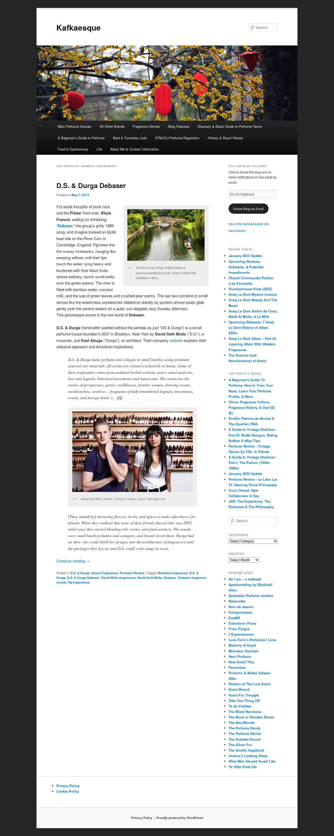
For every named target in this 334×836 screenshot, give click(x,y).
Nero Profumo (240, 656)
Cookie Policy (67, 791)
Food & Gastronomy (73, 149)
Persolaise (237, 667)
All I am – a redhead (245, 579)
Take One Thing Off (244, 700)
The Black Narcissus (245, 711)
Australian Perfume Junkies (251, 595)
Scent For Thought (244, 695)
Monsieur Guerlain (244, 650)
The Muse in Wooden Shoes (251, 717)
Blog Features (178, 126)
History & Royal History (225, 137)
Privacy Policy (68, 785)
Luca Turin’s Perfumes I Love (252, 639)
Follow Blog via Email (248, 208)
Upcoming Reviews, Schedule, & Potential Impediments (246, 267)
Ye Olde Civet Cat (243, 766)
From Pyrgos (239, 628)
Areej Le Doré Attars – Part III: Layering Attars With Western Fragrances (253, 344)
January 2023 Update (245, 255)
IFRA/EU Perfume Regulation (177, 137)
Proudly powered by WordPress (179, 817)
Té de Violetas (240, 706)
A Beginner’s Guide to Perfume (81, 137)
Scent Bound (239, 689)
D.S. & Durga (80, 573)
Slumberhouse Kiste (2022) (250, 288)
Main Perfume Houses (74, 126)
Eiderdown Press (242, 623)
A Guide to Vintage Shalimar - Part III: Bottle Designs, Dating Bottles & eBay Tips (253, 435)
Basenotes (237, 601)
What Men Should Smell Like (252, 761)
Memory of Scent (242, 645)
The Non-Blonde (242, 722)
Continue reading (73, 561)
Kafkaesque (78, 27)
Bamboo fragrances (173, 573)
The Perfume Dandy (244, 727)
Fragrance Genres (146, 126)
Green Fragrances (104, 573)
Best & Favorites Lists (130, 137)
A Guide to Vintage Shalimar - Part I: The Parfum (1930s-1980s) (253, 463)
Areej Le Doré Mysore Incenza (253, 294)
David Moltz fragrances (118, 577)
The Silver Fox (240, 744)
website (176, 340)
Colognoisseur (240, 612)
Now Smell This (241, 661)
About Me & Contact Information (134, 149)
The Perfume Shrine (245, 733)
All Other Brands (112, 126)
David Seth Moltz (149, 577)
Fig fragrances (79, 582)
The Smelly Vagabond (246, 750)
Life (99, 149)
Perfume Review (132, 573)
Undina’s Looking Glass (248, 755)
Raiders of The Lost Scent (249, 683)
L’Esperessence (241, 634)
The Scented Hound (244, 739)
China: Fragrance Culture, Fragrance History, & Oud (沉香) (252, 407)
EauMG (234, 617)
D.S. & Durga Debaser (91, 185)
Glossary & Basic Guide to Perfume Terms (230, 126)
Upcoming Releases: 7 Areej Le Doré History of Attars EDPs (251, 327)
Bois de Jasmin (241, 606)
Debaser (170, 577)
